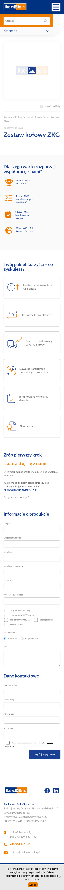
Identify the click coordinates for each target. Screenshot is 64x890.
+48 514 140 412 (20, 844)
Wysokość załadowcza (13, 595)
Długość (7, 523)
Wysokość (8, 580)
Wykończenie (9, 632)
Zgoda (32, 884)
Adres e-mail (9, 714)
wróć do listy (52, 106)
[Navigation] (56, 7)
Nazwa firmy (9, 699)
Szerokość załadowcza (13, 566)
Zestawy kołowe (32, 117)
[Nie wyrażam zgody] (59, 877)
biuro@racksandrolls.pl (26, 852)
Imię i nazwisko (10, 685)
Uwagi (6, 646)
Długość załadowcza (12, 538)
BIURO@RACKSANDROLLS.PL (21, 490)
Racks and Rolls (12, 117)
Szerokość (8, 552)
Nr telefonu (8, 728)
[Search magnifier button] (45, 20)
